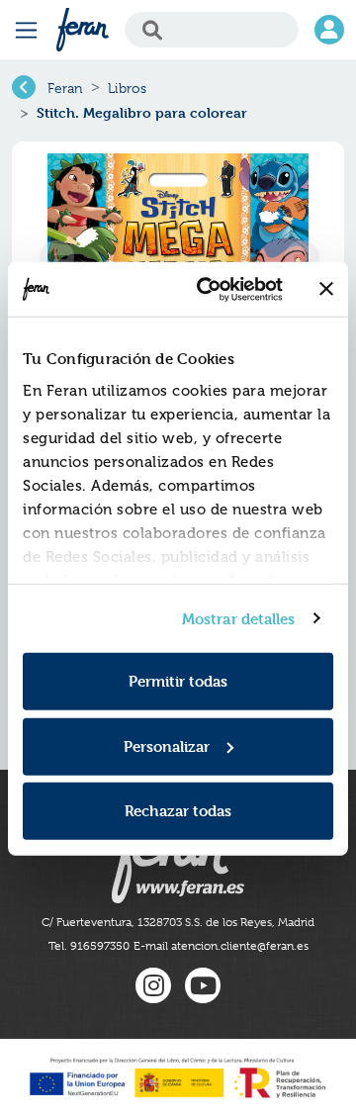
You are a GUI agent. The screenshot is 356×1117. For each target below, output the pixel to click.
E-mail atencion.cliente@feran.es (221, 946)
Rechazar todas (178, 810)
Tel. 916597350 (89, 946)
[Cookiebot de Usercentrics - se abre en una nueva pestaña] (208, 289)
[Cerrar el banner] (326, 289)
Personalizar (167, 745)
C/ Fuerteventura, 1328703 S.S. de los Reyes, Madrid (178, 922)
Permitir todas (178, 681)
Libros (127, 88)
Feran (65, 88)
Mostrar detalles (239, 617)
